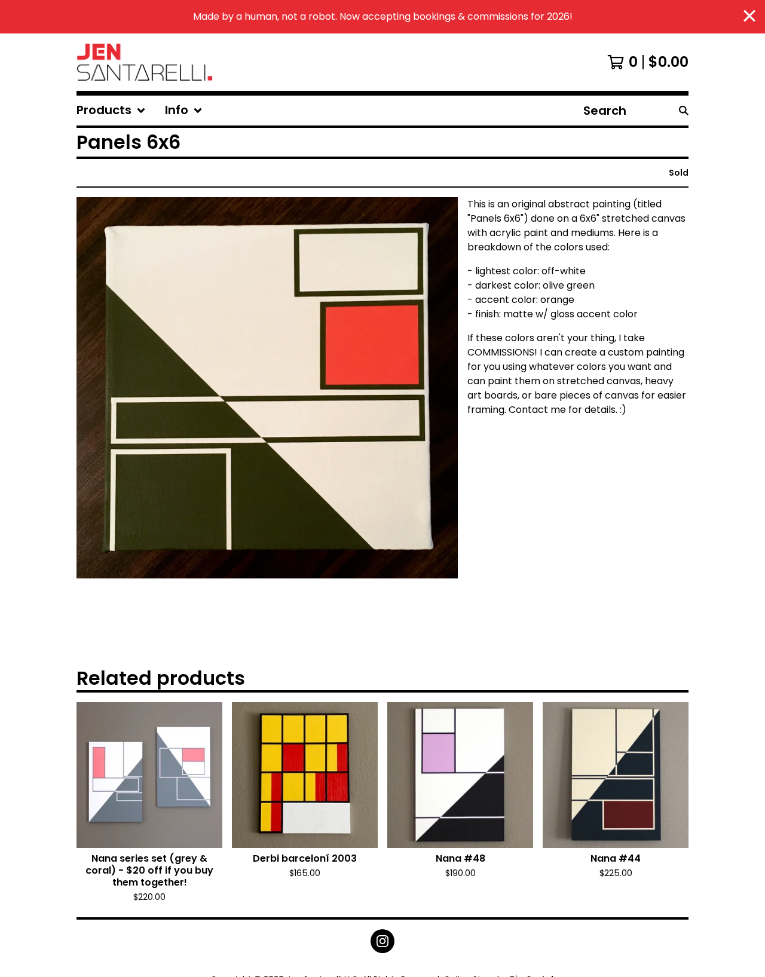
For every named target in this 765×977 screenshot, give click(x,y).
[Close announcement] (749, 17)
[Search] (683, 110)
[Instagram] (382, 941)
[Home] (144, 62)
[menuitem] (111, 110)
